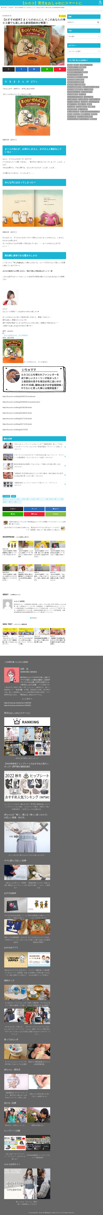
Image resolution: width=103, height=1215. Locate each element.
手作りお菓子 (72, 109)
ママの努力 (72, 99)
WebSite (34, 618)
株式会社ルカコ (26, 677)
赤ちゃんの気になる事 (85, 116)
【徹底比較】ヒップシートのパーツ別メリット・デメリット (35, 484)
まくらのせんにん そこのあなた (16, 335)
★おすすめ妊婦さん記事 (76, 79)
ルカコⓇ (19, 690)
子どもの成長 (59, 499)
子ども (71, 106)
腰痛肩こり (85, 114)
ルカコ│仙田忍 (19, 601)
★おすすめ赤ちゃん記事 (91, 87)
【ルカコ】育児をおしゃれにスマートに (51, 3)
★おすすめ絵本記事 (10, 499)
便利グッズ (72, 104)
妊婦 (89, 104)
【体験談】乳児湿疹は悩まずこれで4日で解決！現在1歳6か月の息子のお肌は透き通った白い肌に (38, 474)
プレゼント (42, 499)
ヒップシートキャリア (75, 97)
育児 (11, 502)
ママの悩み (83, 99)
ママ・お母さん (73, 102)
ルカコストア (94, 102)
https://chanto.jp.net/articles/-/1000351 (17, 705)
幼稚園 (92, 106)
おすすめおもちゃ (74, 92)
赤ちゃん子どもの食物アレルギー (78, 119)
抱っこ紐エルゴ (73, 111)
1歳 (70, 64)
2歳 (76, 64)
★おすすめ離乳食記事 (75, 89)
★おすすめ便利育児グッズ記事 (77, 77)
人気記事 (7, 496)
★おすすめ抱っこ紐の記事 (76, 84)
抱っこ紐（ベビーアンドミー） (89, 111)
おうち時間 (22, 499)
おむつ (82, 94)
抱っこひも (83, 109)
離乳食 (93, 119)
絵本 (14, 496)
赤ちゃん (18, 502)
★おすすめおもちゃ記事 (75, 69)
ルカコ (84, 102)
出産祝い (81, 104)
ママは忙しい (94, 99)
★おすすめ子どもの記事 (76, 82)
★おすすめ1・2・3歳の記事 (77, 67)
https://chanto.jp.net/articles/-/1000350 (17, 703)
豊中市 (94, 114)
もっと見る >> (27, 699)
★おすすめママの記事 (75, 74)
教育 (6, 502)
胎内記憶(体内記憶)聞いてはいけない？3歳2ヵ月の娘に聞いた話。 (38, 465)
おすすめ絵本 (31, 499)
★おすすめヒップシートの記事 (77, 72)
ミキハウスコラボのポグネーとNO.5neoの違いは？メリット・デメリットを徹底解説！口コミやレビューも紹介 (39, 456)
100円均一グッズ (86, 64)
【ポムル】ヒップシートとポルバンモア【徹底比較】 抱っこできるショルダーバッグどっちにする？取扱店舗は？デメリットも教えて (38, 446)
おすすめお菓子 (87, 92)
